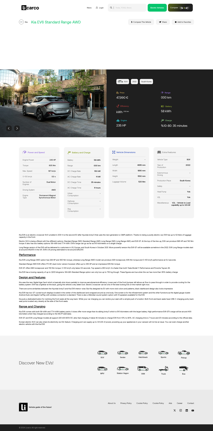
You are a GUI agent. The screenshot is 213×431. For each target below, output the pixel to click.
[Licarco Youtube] (193, 411)
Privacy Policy (126, 403)
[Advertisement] (106, 47)
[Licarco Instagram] (180, 410)
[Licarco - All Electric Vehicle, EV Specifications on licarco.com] (35, 7)
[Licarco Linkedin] (187, 410)
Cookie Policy (142, 403)
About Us (111, 403)
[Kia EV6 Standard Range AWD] (53, 103)
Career (179, 403)
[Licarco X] (175, 410)
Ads (170, 403)
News (89, 8)
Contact (190, 403)
